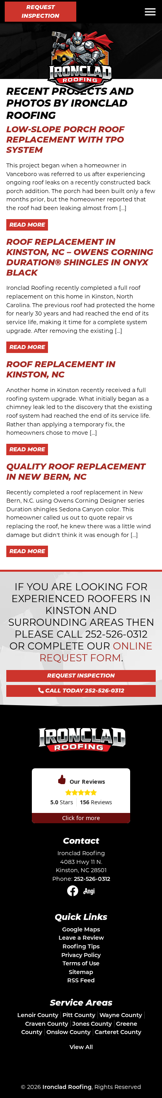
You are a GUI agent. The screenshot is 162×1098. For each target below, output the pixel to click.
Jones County (92, 1023)
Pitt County (79, 1015)
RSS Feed (81, 980)
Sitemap (81, 972)
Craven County (46, 1023)
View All (81, 1047)
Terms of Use (81, 963)
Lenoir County (37, 1015)
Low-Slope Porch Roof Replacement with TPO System (65, 139)
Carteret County (118, 1032)
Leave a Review (81, 937)
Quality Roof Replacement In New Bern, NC (75, 471)
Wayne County (120, 1015)
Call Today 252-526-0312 (84, 690)
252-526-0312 (116, 634)
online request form (96, 652)
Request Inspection (40, 11)
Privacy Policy (81, 955)
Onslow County (68, 1032)
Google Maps (81, 929)
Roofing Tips (81, 946)
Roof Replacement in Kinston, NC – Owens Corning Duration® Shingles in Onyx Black (79, 257)
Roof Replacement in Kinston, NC (60, 369)
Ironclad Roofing (67, 1086)
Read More (27, 224)
